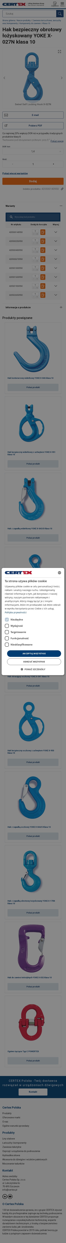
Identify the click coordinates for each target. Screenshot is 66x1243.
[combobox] (59, 572)
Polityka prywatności (16, 612)
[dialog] (33, 621)
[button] (33, 669)
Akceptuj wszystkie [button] (34, 653)
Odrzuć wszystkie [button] (34, 661)
